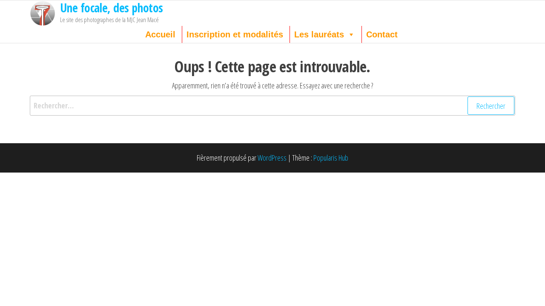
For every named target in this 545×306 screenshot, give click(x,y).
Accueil (160, 34)
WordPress (272, 158)
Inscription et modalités (234, 34)
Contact (382, 34)
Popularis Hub (330, 158)
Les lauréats (319, 34)
